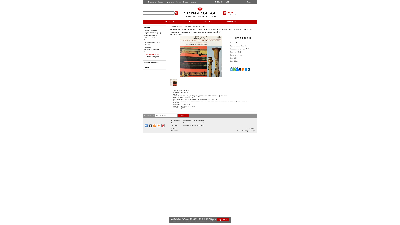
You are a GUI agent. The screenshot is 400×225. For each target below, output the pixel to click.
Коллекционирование (150, 35)
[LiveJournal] (249, 69)
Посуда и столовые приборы (153, 33)
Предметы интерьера (150, 30)
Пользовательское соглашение (193, 120)
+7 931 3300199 (221, 2)
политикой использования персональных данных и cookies (195, 221)
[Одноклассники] (243, 69)
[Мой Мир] (246, 69)
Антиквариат (169, 22)
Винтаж (189, 22)
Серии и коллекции (151, 62)
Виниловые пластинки (151, 52)
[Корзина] (224, 13)
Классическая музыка (152, 54)
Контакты (193, 2)
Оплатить (183, 115)
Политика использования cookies (194, 123)
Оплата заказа (149, 115)
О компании (152, 2)
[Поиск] (176, 13)
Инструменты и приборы (151, 49)
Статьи (146, 67)
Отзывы (185, 2)
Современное (209, 22)
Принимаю (223, 220)
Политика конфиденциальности (193, 125)
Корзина (230, 12)
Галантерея (147, 47)
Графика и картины (150, 37)
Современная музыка (152, 57)
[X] (240, 69)
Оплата (178, 2)
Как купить (161, 2)
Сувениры (147, 45)
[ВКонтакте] (237, 69)
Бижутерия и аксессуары (152, 42)
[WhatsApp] (234, 69)
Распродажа (231, 22)
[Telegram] (231, 69)
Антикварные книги (150, 40)
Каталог (147, 27)
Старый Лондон (250, 131)
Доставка (170, 2)
